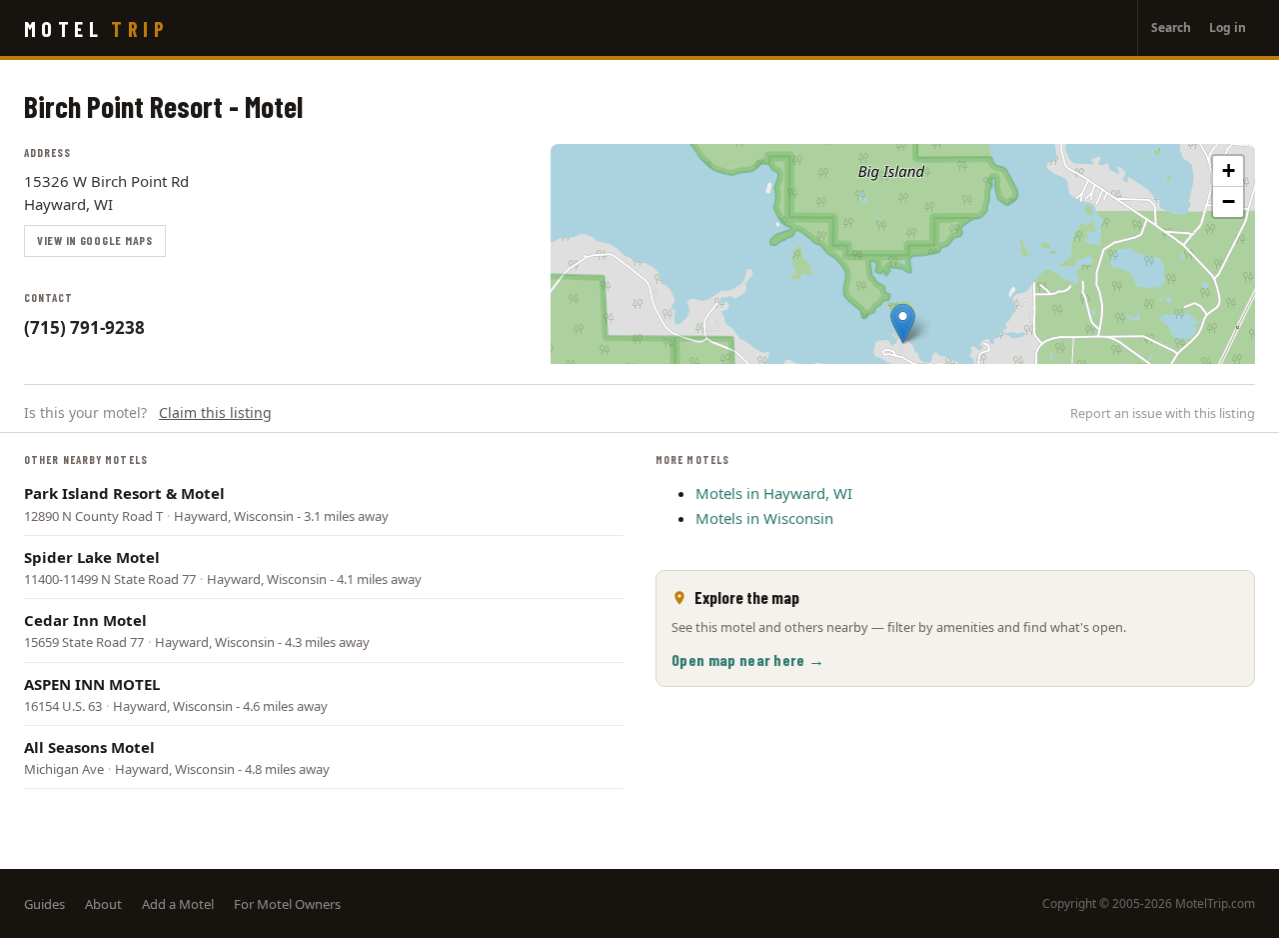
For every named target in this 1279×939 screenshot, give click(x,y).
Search (1171, 27)
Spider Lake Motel (92, 557)
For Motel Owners (287, 904)
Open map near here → (747, 659)
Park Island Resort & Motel (124, 493)
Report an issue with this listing (1162, 413)
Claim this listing (215, 412)
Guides (44, 904)
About (103, 904)
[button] (902, 323)
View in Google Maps (95, 240)
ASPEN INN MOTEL (92, 684)
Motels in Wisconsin (764, 518)
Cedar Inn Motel (85, 620)
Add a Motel (178, 904)
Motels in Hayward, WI (773, 493)
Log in (1227, 27)
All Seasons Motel (89, 747)
